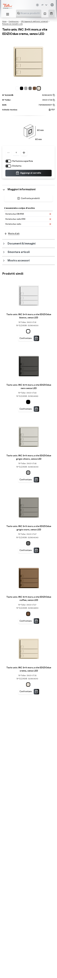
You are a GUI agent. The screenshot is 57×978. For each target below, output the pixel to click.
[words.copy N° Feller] (53, 100)
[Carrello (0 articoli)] (51, 13)
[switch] (8, 161)
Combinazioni (14, 21)
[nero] (22, 88)
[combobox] (36, 13)
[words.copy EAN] (53, 105)
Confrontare (25, 338)
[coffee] (35, 88)
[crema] (39, 88)
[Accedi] (52, 5)
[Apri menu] (8, 14)
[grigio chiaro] (26, 88)
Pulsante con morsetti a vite (12, 24)
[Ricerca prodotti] (18, 13)
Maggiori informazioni (21, 189)
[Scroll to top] (49, 970)
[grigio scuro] (30, 88)
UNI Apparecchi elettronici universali (34, 21)
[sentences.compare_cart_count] (44, 13)
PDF (53, 110)
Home (4, 21)
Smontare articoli (19, 252)
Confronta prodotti (30, 198)
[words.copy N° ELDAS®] (53, 95)
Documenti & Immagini (21, 243)
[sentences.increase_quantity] (24, 153)
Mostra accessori (19, 260)
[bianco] (18, 88)
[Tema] (37, 5)
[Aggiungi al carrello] (36, 338)
